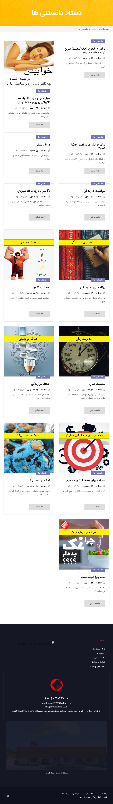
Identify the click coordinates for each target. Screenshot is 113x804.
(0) (21, 108)
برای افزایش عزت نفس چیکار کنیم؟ (87, 146)
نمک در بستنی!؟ (40, 480)
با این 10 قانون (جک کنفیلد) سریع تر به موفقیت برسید (84, 50)
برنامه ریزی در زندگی (92, 287)
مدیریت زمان (97, 384)
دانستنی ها (98, 41)
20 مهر (88, 154)
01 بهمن (32, 108)
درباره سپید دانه (98, 649)
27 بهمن (87, 58)
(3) (19, 293)
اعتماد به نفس (41, 287)
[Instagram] (8, 795)
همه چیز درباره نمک (93, 577)
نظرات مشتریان (99, 657)
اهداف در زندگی (40, 384)
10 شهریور (87, 582)
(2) (76, 58)
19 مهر (33, 196)
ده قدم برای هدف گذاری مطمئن (85, 480)
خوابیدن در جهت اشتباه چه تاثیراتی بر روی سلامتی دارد (33, 100)
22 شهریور (86, 293)
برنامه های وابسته (97, 666)
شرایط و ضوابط (98, 662)
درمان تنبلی (43, 144)
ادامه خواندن (95, 75)
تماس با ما (101, 653)
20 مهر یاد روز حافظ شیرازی (33, 191)
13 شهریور (31, 486)
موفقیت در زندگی (94, 191)
